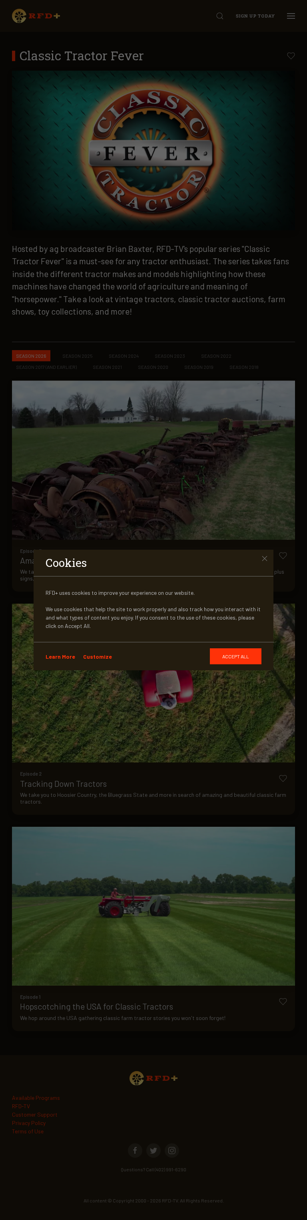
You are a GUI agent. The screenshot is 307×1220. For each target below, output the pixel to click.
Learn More (60, 656)
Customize (97, 656)
